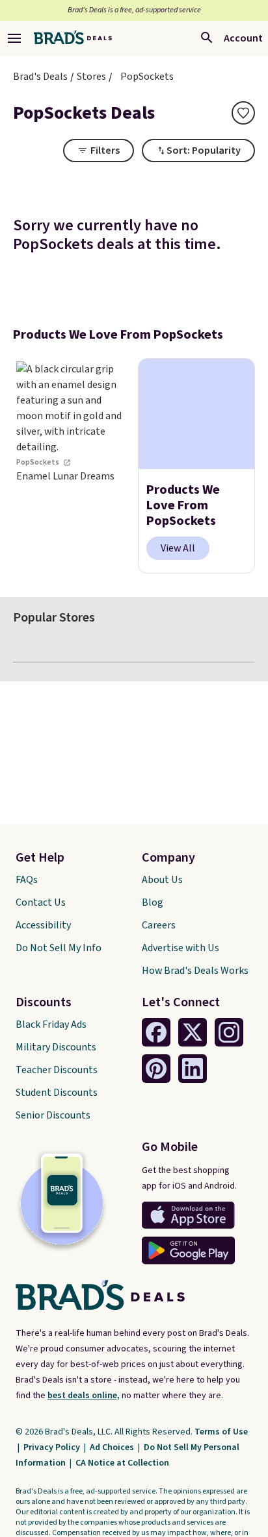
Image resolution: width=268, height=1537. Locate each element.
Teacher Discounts (57, 1069)
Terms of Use (221, 1431)
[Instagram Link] (229, 1032)
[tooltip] (243, 113)
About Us (162, 879)
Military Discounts (56, 1047)
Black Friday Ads (51, 1024)
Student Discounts (57, 1092)
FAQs (27, 879)
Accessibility (43, 925)
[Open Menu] (14, 38)
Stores (91, 76)
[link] (71, 466)
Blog (152, 902)
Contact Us (41, 902)
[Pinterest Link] (156, 1068)
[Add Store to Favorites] (243, 113)
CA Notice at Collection (122, 1463)
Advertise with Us (180, 947)
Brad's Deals (40, 76)
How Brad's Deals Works (195, 970)
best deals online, (83, 1395)
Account (243, 38)
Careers (159, 925)
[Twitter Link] (192, 1032)
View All (178, 548)
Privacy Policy (52, 1447)
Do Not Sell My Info (58, 947)
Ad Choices (113, 1447)
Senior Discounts (53, 1115)
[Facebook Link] (156, 1032)
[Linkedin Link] (192, 1068)
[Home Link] (73, 38)
